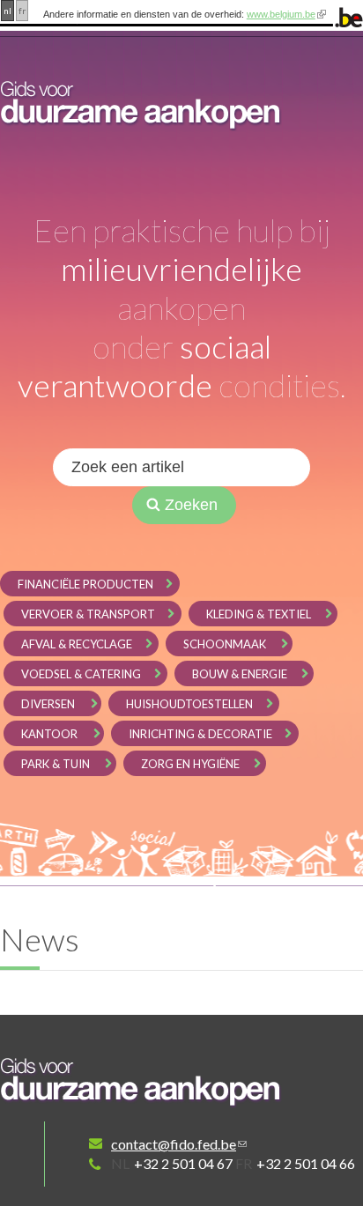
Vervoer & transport (88, 614)
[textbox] (181, 467)
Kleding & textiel (258, 614)
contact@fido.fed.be (173, 1144)
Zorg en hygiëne (190, 764)
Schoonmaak (224, 644)
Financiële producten (85, 584)
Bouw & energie (239, 674)
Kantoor (49, 734)
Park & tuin (55, 764)
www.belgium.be (281, 14)
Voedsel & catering (81, 674)
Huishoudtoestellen (189, 704)
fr (22, 10)
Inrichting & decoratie (200, 734)
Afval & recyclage (76, 644)
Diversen (48, 704)
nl (7, 10)
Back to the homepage (141, 1082)
